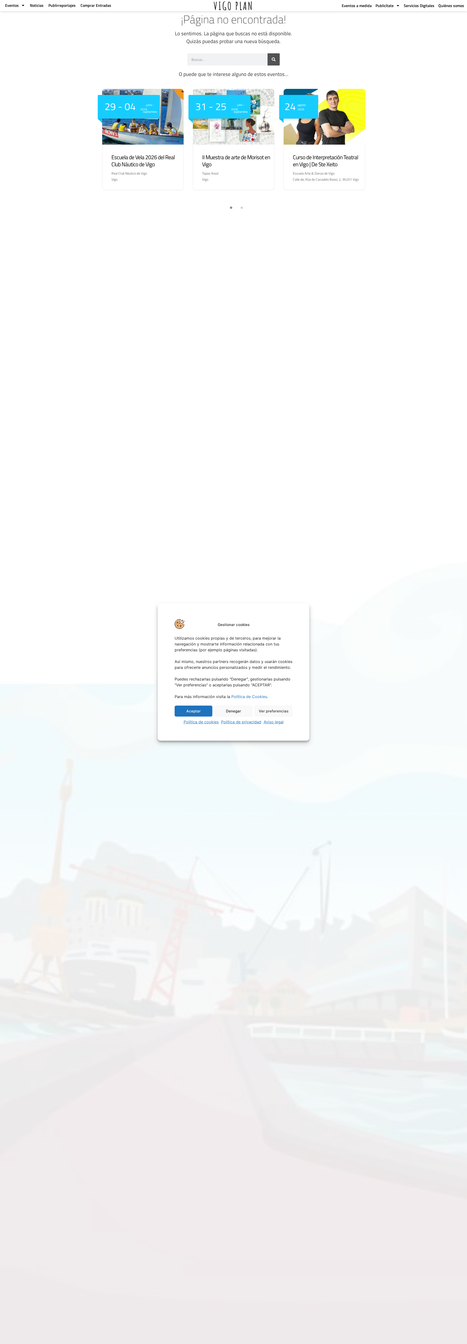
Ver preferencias (273, 711)
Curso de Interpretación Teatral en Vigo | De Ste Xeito (325, 160)
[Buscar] (274, 59)
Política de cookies (201, 721)
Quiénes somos (451, 6)
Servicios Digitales (419, 6)
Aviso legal (274, 721)
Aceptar (193, 711)
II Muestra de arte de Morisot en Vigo (236, 160)
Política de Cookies (249, 696)
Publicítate (385, 6)
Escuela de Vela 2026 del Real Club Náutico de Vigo (143, 160)
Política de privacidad (241, 721)
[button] (228, 207)
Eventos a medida (357, 6)
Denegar (233, 711)
